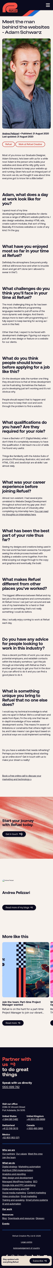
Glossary (40, 1218)
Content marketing (36, 1192)
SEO (35, 1181)
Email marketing (29, 1196)
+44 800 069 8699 (36, 1119)
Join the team (9, 1157)
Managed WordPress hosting (17, 1181)
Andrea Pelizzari (10, 133)
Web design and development (17, 1177)
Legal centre (26, 1242)
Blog (4, 1218)
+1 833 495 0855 (35, 1128)
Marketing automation (30, 1166)
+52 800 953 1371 (10, 1137)
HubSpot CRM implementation (17, 1170)
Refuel (8, 144)
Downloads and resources (21, 1218)
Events (5, 1223)
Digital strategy (9, 1166)
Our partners (8, 1154)
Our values (21, 1154)
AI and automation (11, 1204)
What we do (8, 1163)
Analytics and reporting (14, 1174)
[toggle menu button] (48, 5)
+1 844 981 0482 (10, 1119)
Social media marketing (14, 1192)
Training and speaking (13, 1200)
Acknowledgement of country (26, 1248)
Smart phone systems (37, 1200)
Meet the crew (35, 1154)
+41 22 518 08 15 (10, 1128)
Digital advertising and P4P (15, 1189)
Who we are (8, 1150)
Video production (11, 1196)
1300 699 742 (11, 1086)
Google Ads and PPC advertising (18, 1185)
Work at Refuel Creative (30, 144)
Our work (7, 1209)
